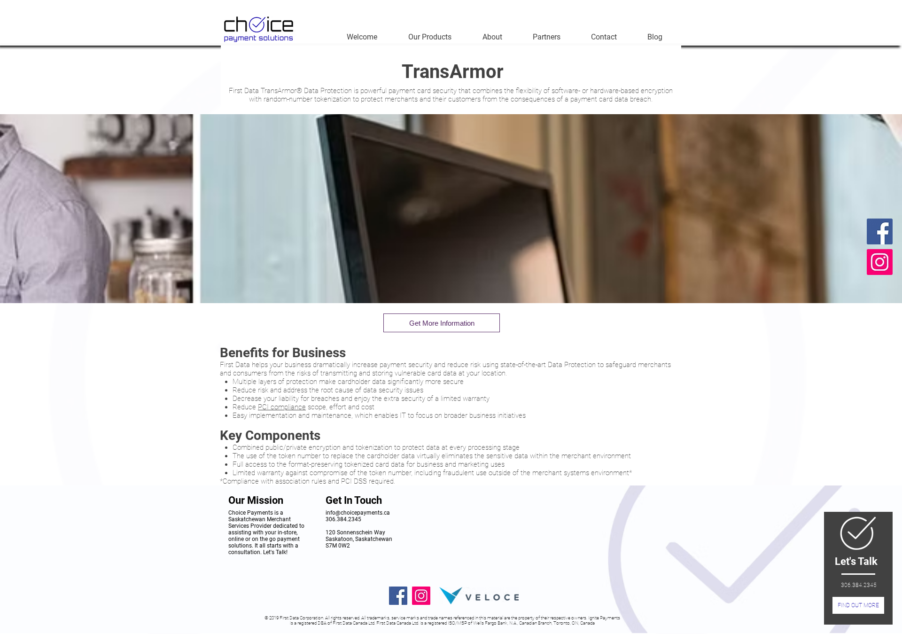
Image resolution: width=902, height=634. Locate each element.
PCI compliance (282, 407)
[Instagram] (880, 262)
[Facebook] (880, 231)
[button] (430, 37)
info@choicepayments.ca (358, 512)
